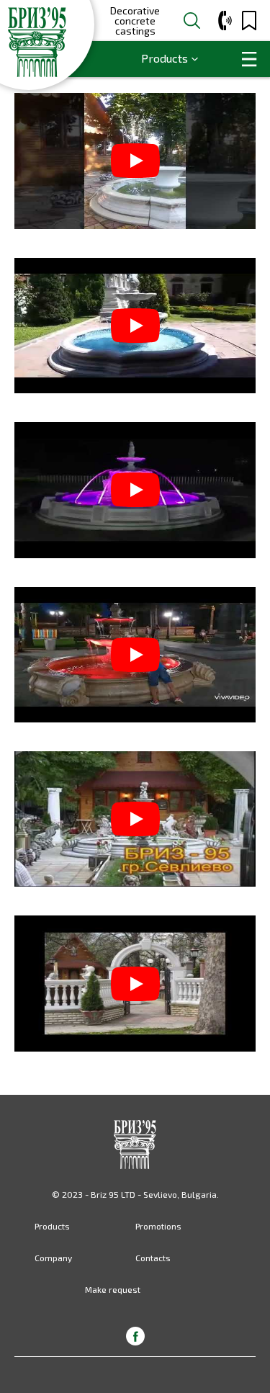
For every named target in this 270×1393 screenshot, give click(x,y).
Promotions (158, 1226)
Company (53, 1258)
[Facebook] (135, 1336)
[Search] (192, 20)
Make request (112, 1289)
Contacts (153, 1258)
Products (164, 58)
